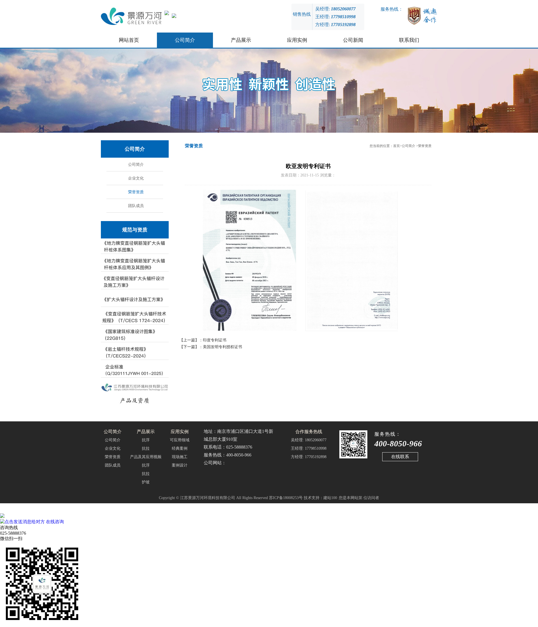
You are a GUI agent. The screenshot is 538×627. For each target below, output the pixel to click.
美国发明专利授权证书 (222, 347)
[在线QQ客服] (269, 516)
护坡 (146, 482)
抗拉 (146, 448)
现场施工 (179, 457)
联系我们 (409, 40)
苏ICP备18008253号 (286, 498)
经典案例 (179, 448)
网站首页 (129, 40)
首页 (396, 146)
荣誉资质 (135, 192)
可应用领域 (179, 440)
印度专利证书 (214, 340)
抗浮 (146, 440)
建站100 (330, 498)
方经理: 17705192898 (308, 457)
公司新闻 (353, 40)
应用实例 (297, 40)
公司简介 (185, 40)
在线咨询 (54, 521)
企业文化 (135, 178)
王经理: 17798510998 (308, 448)
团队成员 (135, 206)
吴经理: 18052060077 (308, 440)
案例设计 (179, 465)
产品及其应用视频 (145, 457)
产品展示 (241, 40)
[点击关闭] (0, 510)
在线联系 (400, 456)
